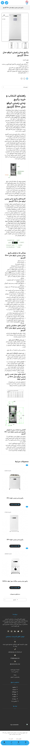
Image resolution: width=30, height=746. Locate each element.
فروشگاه (14, 692)
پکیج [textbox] (15, 600)
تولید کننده (25, 60)
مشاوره (14, 687)
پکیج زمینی (20, 72)
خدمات (14, 689)
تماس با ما (14, 701)
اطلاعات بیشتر (14, 504)
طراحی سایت (18, 734)
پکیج (25, 72)
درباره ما (14, 699)
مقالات (14, 696)
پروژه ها (14, 694)
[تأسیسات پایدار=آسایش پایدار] (26, 2)
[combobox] (15, 599)
